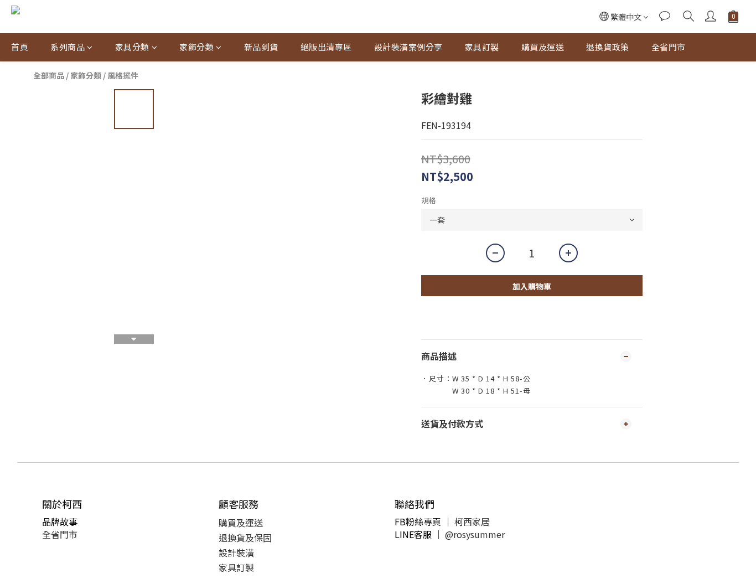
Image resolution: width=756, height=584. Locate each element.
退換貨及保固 (245, 537)
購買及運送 (543, 47)
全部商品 (48, 75)
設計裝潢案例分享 (408, 47)
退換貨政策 (607, 47)
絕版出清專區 (326, 47)
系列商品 (67, 47)
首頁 (19, 47)
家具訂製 (482, 47)
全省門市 (668, 47)
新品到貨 (261, 47)
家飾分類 (196, 47)
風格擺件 (122, 75)
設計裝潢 (236, 552)
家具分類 (132, 47)
